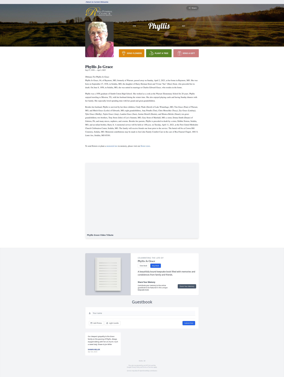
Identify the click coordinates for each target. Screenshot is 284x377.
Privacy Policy (136, 367)
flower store (145, 146)
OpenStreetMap (144, 371)
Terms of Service (148, 367)
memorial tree (112, 146)
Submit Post (188, 323)
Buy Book (155, 266)
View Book (143, 266)
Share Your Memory (187, 286)
